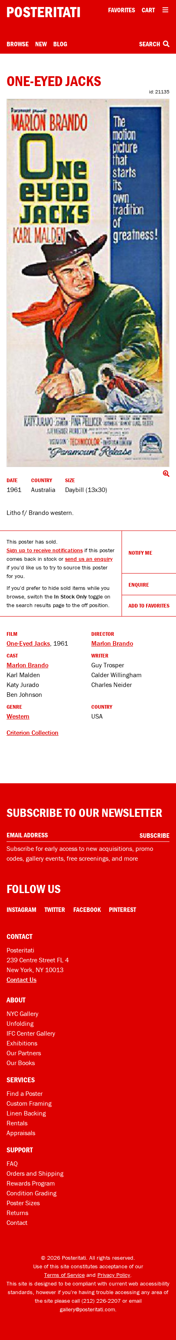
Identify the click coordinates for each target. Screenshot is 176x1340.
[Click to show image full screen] (88, 283)
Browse (18, 44)
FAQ (12, 1163)
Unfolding (20, 1023)
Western (18, 716)
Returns (17, 1212)
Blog (60, 44)
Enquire (139, 584)
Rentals (17, 1123)
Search (150, 44)
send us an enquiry (89, 558)
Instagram (21, 909)
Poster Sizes (23, 1203)
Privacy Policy (113, 1275)
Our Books (21, 1063)
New (41, 44)
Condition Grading (31, 1193)
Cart (148, 10)
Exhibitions (22, 1043)
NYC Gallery (22, 1013)
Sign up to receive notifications (45, 550)
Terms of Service (64, 1275)
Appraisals (21, 1133)
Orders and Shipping (35, 1173)
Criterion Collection (33, 732)
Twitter (55, 909)
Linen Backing (26, 1113)
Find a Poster (25, 1093)
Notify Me (140, 552)
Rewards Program (31, 1183)
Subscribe (154, 835)
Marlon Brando (112, 643)
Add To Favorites (149, 605)
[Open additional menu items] (165, 10)
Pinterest (122, 909)
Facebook (87, 909)
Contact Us (21, 979)
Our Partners (24, 1053)
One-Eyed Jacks (28, 643)
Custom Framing (29, 1103)
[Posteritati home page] (43, 12)
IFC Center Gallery (31, 1033)
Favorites (121, 10)
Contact (17, 1222)
